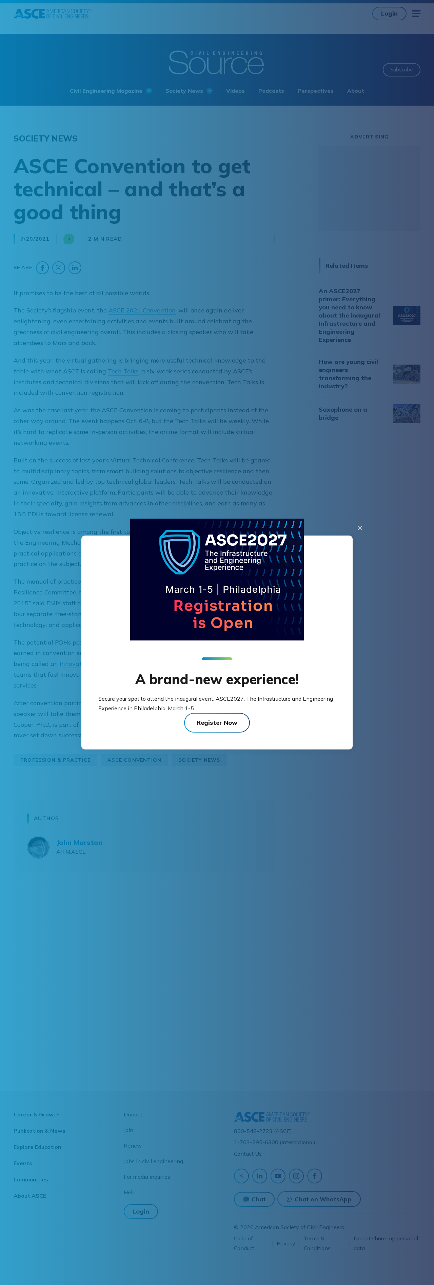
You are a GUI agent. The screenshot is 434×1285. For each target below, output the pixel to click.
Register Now (217, 722)
